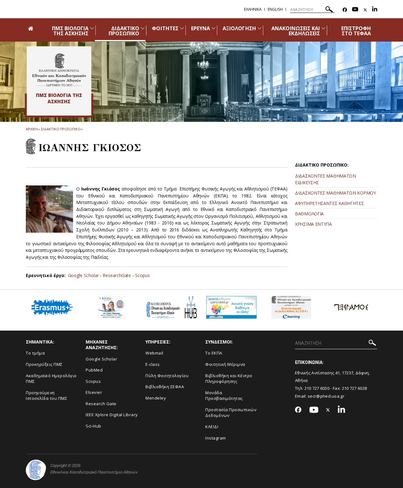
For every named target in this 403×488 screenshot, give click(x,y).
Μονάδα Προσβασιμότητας (224, 395)
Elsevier (94, 392)
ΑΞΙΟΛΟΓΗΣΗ (239, 28)
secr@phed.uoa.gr (326, 396)
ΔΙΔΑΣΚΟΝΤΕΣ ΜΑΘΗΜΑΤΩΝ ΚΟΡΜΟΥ (335, 193)
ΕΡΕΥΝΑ (200, 28)
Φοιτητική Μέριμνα (225, 364)
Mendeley (155, 398)
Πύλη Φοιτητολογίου (167, 375)
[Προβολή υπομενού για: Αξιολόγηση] (259, 28)
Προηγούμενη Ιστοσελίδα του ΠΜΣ (46, 395)
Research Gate (101, 403)
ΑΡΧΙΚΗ (31, 129)
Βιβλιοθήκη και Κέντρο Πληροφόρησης (229, 378)
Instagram (215, 438)
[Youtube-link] (355, 10)
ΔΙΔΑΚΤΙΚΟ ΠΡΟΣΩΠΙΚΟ (124, 31)
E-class (152, 364)
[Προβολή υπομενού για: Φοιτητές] (182, 28)
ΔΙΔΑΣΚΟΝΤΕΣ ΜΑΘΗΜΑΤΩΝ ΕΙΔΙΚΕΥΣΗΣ (325, 179)
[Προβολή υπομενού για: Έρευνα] (213, 28)
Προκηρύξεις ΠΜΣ (44, 364)
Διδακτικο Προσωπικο (60, 129)
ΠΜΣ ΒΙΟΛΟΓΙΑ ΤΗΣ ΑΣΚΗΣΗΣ (70, 31)
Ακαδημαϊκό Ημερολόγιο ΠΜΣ (51, 378)
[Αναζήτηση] (329, 10)
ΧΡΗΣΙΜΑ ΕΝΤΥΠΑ (313, 224)
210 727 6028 (354, 388)
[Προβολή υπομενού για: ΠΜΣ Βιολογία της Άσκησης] (91, 28)
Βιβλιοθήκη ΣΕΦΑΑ (164, 386)
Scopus (142, 275)
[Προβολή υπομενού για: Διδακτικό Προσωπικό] (142, 28)
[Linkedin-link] (374, 10)
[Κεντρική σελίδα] (59, 70)
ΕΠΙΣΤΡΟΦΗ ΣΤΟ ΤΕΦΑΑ (356, 31)
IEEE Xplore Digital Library (112, 414)
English (275, 9)
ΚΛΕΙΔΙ (211, 426)
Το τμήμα (35, 353)
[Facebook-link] (345, 10)
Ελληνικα (253, 9)
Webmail (154, 353)
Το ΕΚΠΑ (213, 353)
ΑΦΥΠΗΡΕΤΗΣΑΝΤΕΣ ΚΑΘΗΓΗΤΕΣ (329, 203)
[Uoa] (36, 470)
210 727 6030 (317, 388)
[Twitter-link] (365, 10)
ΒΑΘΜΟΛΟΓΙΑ (309, 214)
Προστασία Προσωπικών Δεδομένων (230, 412)
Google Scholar (83, 275)
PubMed (94, 370)
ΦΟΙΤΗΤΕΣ (165, 28)
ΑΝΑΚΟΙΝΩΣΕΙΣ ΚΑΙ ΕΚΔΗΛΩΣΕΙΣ (295, 31)
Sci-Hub (93, 426)
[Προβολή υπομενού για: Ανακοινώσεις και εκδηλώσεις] (323, 28)
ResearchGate (117, 275)
